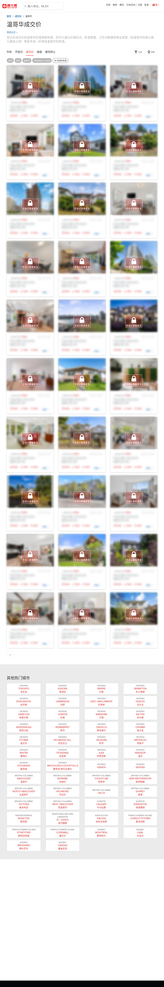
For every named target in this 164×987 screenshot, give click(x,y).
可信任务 (130, 5)
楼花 (121, 5)
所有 (9, 52)
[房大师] (9, 6)
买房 (108, 5)
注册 (140, 5)
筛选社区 (12, 32)
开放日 (19, 52)
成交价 (18, 16)
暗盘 (39, 52)
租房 (115, 5)
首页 (9, 16)
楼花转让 (50, 52)
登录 (146, 5)
